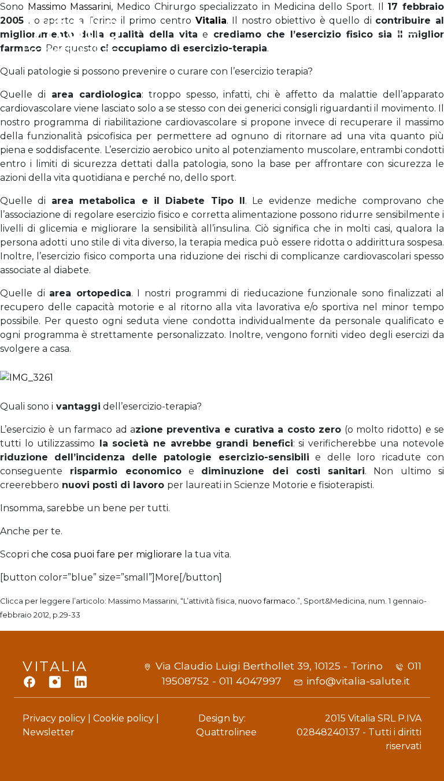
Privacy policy (54, 718)
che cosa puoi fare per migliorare (105, 554)
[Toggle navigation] (407, 34)
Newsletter (49, 732)
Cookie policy (123, 718)
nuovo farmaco (266, 600)
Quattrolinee (226, 732)
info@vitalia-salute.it (358, 681)
